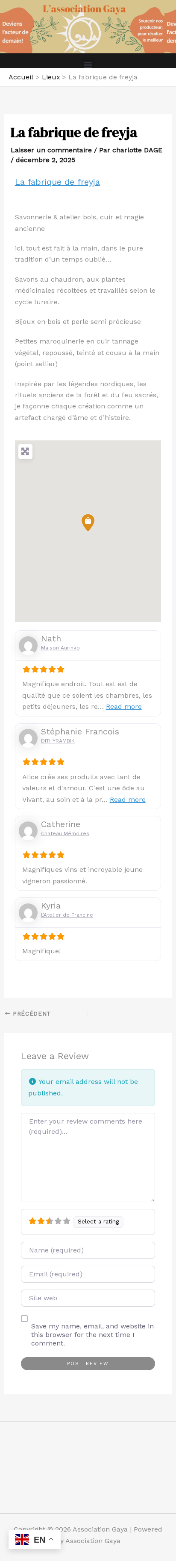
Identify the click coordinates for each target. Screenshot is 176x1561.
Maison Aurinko (60, 648)
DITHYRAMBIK (58, 741)
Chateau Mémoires (65, 833)
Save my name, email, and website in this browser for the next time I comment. (92, 1334)
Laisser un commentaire (51, 150)
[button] (88, 65)
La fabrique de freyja (57, 182)
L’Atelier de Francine (67, 915)
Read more (124, 706)
